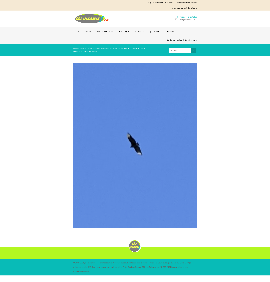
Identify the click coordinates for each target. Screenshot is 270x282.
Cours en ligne (105, 31)
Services (139, 31)
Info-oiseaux (84, 31)
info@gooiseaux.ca (186, 19)
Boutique (124, 31)
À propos (170, 31)
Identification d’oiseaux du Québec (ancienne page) (101, 48)
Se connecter (176, 40)
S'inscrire (192, 40)
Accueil (76, 48)
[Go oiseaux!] (91, 18)
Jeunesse (154, 31)
